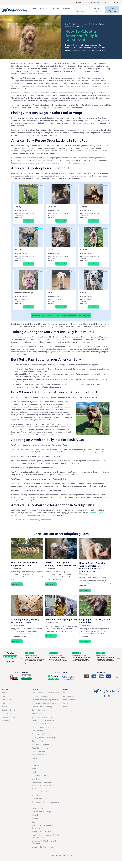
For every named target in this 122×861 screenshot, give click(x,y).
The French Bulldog (39, 755)
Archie (83, 206)
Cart (108, 2)
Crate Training (37, 731)
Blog (3, 696)
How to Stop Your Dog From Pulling (46, 720)
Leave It (35, 815)
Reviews (5, 720)
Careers (65, 706)
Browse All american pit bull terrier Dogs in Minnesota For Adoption (61, 315)
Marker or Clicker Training (42, 792)
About (4, 693)
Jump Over (36, 795)
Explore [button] (43, 8)
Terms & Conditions (70, 700)
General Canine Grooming (42, 706)
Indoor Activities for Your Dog (43, 831)
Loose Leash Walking (40, 775)
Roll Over (35, 818)
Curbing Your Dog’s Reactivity (43, 737)
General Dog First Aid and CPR (44, 724)
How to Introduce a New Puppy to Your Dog (24, 564)
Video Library (96, 9)
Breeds (5, 706)
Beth (50, 249)
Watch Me (36, 779)
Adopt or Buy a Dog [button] (61, 8)
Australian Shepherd (40, 748)
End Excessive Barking (41, 734)
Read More (16, 584)
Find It (34, 758)
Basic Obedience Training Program (45, 693)
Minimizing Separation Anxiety (44, 703)
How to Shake (37, 808)
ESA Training (37, 713)
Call (96, 2)
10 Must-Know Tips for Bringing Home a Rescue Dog (60, 564)
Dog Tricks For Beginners (42, 717)
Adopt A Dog (7, 713)
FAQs (64, 693)
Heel (34, 772)
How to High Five (39, 799)
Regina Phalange (24, 292)
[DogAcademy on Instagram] (109, 696)
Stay (34, 768)
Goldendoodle (37, 741)
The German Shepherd (41, 744)
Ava (50, 292)
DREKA (19, 249)
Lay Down (36, 765)
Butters (52, 206)
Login (116, 2)
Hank (83, 292)
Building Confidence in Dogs (43, 727)
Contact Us (81, 2)
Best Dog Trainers (9, 710)
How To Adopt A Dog (72, 24)
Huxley (83, 249)
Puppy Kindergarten (40, 696)
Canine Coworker (39, 710)
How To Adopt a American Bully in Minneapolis (33, 520)
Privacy (65, 703)
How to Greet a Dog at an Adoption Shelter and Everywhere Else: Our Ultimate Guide (92, 567)
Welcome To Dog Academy (43, 847)
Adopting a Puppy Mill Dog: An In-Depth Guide (25, 621)
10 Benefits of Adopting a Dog (61, 619)
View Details (28, 221)
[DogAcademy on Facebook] (105, 696)
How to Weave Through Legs (43, 812)
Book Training (112, 9)
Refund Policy (67, 696)
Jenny (18, 206)
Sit (33, 762)
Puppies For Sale (8, 717)
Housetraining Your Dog (41, 782)
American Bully (85, 24)
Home (33, 8)
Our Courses (80, 9)
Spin (33, 822)
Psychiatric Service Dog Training (45, 700)
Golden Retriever (38, 751)
